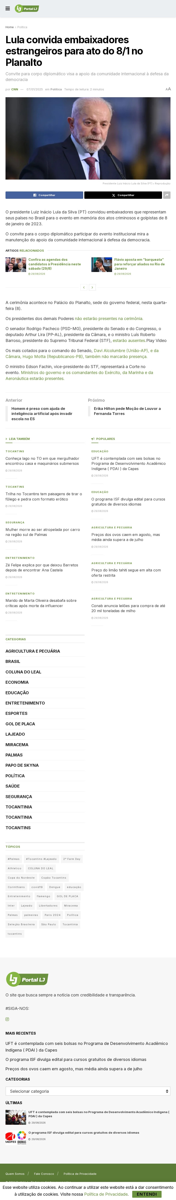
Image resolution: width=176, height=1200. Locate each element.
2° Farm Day (71, 859)
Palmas (14, 755)
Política (22, 27)
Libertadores (48, 905)
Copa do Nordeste (21, 877)
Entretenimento (20, 558)
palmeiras (31, 915)
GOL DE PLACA (20, 723)
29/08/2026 (37, 273)
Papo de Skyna (22, 765)
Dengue (54, 887)
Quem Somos (15, 1174)
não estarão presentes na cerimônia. (109, 318)
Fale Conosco (44, 1174)
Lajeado (15, 734)
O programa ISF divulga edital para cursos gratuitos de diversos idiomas (76, 1059)
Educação (17, 692)
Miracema (17, 744)
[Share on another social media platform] (166, 195)
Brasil (13, 661)
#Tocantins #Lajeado (41, 859)
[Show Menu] (8, 8)
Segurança (15, 522)
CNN (14, 89)
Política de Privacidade (80, 1174)
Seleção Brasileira (21, 924)
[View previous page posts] (83, 287)
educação (74, 887)
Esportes (17, 713)
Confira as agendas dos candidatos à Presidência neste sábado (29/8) (54, 264)
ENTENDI (147, 1194)
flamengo (43, 896)
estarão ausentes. (129, 340)
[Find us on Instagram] (7, 1019)
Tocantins (15, 451)
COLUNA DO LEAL (23, 672)
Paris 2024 (53, 915)
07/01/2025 (35, 89)
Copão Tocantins (53, 877)
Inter (11, 905)
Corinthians (16, 887)
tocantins (15, 933)
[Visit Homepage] (26, 8)
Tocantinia (19, 806)
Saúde (13, 786)
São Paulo (48, 924)
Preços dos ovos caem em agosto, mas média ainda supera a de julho (74, 1068)
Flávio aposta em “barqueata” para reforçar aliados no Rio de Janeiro (139, 264)
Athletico (15, 868)
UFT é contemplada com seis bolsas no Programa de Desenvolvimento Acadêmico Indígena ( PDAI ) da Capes (128, 463)
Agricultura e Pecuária (33, 651)
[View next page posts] (92, 287)
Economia (17, 682)
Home (10, 27)
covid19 (37, 887)
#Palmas (14, 859)
